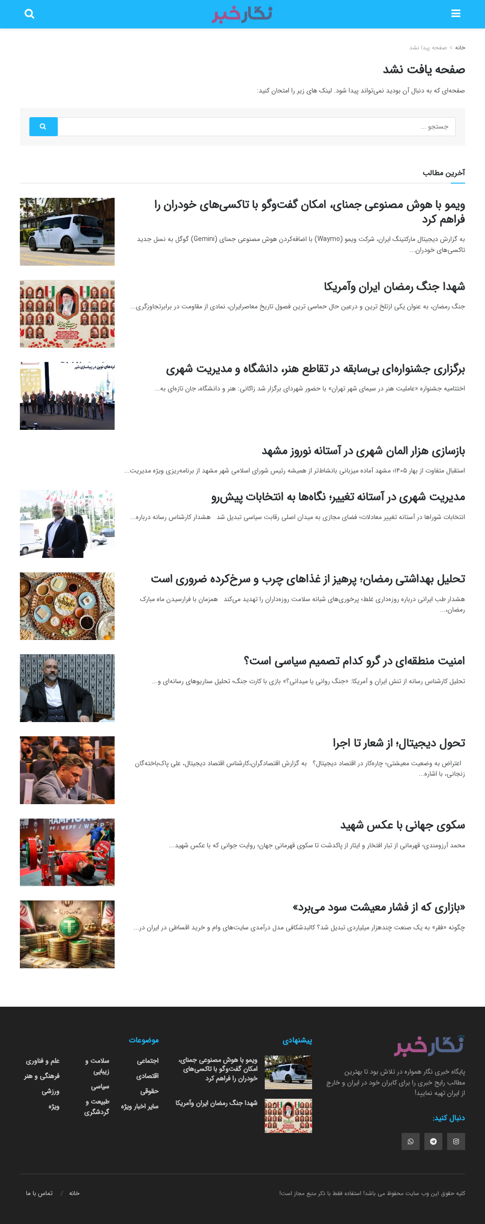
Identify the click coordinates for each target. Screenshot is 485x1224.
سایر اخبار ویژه (140, 1106)
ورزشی (51, 1091)
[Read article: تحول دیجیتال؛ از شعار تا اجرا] (67, 770)
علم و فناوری (43, 1061)
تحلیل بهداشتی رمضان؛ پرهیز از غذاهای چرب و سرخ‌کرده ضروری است (308, 579)
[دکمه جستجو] (29, 14)
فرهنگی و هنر (42, 1076)
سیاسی (100, 1086)
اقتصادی (147, 1076)
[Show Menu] (455, 14)
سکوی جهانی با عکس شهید (402, 825)
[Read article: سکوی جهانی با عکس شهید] (67, 852)
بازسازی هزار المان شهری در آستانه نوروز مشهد (363, 451)
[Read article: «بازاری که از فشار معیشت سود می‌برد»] (67, 934)
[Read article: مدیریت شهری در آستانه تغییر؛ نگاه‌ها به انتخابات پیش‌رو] (67, 524)
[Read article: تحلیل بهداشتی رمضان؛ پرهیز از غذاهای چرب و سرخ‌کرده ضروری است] (67, 606)
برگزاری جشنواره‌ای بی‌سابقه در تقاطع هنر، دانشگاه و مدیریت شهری (315, 369)
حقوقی (149, 1091)
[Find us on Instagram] (456, 1141)
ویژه (54, 1106)
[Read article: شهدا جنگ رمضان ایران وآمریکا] (67, 314)
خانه (459, 47)
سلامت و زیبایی (97, 1066)
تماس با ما (39, 1193)
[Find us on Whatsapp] (411, 1141)
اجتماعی (148, 1061)
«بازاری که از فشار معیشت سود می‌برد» (379, 908)
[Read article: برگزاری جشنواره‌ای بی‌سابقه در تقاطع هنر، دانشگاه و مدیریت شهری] (67, 396)
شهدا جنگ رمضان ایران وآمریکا (394, 287)
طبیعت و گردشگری (96, 1106)
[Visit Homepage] (242, 14)
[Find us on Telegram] (433, 1141)
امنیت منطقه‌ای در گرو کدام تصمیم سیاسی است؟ (354, 661)
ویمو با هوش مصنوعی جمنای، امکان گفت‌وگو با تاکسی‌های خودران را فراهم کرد (309, 212)
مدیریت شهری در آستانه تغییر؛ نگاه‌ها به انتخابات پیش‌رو (338, 497)
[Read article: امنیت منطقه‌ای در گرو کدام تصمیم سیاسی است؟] (67, 688)
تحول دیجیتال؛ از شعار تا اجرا (399, 743)
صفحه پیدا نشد (428, 47)
